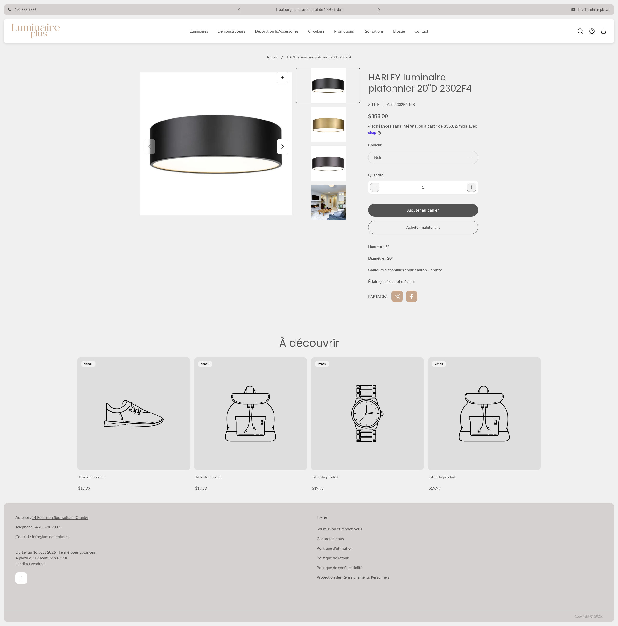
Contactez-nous (330, 538)
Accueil (272, 57)
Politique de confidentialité (339, 567)
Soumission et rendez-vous (339, 528)
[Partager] (397, 296)
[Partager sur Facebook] (411, 296)
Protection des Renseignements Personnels (353, 577)
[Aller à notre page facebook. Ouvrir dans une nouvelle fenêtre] (21, 578)
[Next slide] (282, 146)
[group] (328, 85)
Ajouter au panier (423, 210)
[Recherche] (580, 31)
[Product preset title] (133, 413)
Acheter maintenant (423, 227)
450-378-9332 (47, 527)
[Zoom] (282, 77)
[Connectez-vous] (592, 31)
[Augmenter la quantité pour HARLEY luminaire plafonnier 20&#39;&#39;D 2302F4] (471, 187)
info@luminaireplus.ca (594, 9)
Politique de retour (333, 557)
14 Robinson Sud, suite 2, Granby (60, 517)
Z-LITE (373, 104)
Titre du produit (91, 477)
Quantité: (376, 174)
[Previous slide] (149, 146)
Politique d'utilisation (335, 548)
